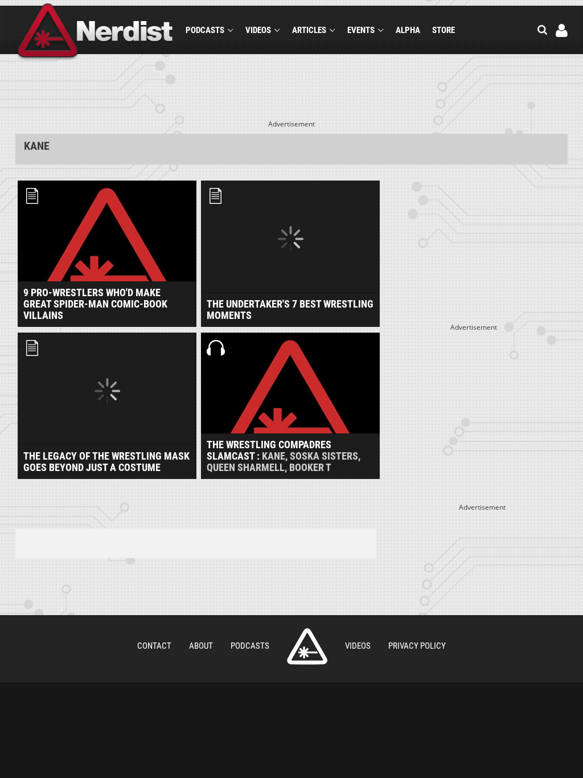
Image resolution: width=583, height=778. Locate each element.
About (201, 646)
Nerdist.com (307, 646)
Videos (258, 30)
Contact (154, 646)
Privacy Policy (417, 646)
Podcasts (205, 30)
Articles (309, 30)
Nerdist (95, 32)
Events (361, 30)
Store (443, 30)
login (562, 30)
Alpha (408, 30)
